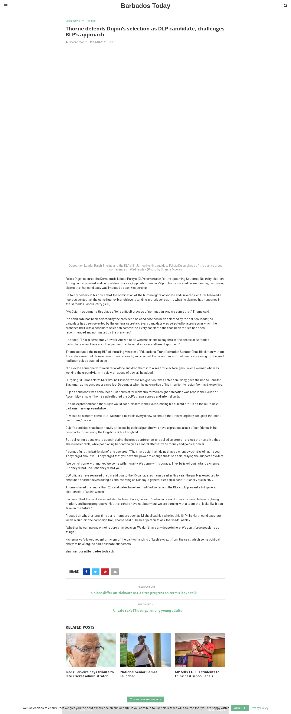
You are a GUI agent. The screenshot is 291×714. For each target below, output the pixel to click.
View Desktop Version (147, 699)
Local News (73, 20)
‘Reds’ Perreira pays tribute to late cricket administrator (90, 674)
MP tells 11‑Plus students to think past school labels (197, 674)
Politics (91, 20)
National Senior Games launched (138, 674)
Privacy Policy (259, 708)
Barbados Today (145, 5)
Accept (240, 708)
